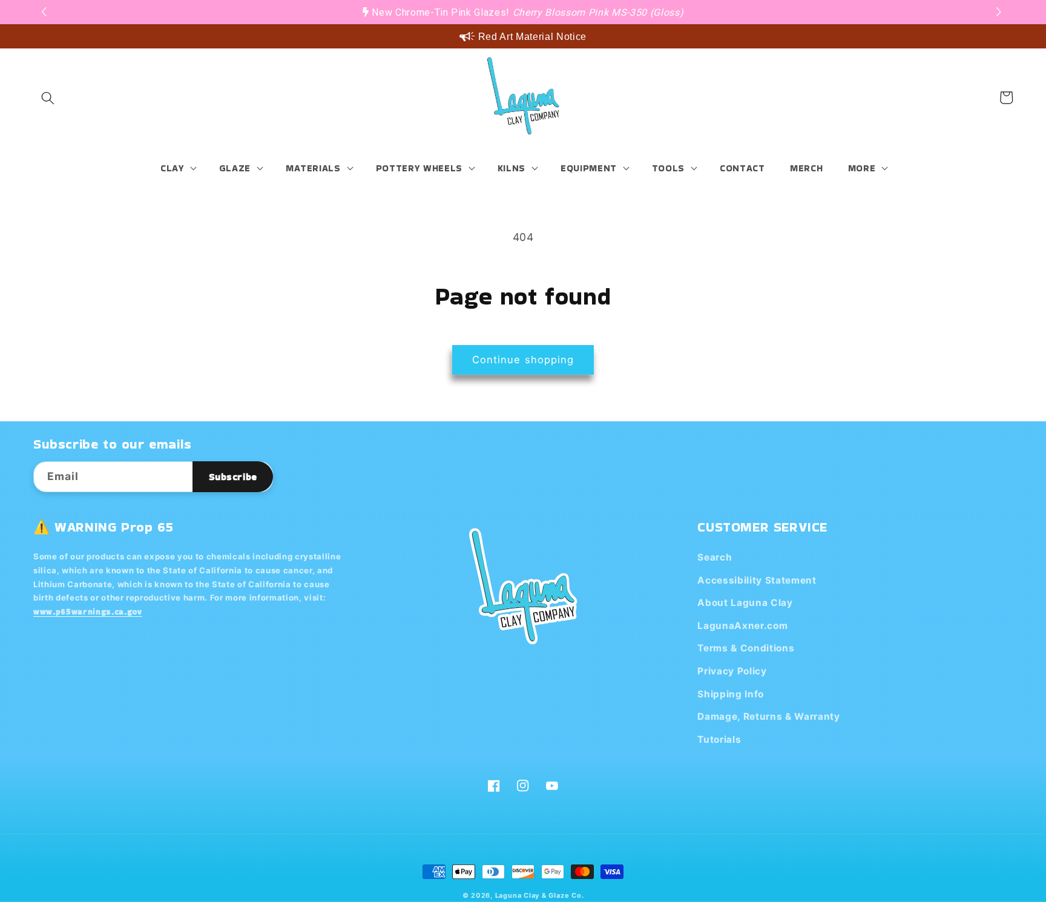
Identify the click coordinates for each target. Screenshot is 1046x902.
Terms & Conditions (745, 648)
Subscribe (233, 476)
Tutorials (719, 739)
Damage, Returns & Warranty (768, 716)
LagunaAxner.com (742, 625)
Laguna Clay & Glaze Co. (539, 895)
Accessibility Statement (756, 580)
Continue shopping (523, 360)
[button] (1000, 12)
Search (714, 557)
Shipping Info (730, 694)
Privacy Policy (731, 671)
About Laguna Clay (744, 602)
